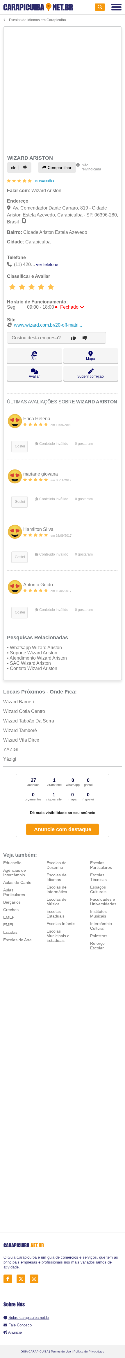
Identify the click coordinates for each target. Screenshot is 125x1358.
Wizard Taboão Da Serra (28, 720)
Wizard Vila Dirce (21, 740)
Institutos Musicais (98, 913)
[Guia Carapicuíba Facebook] (9, 1279)
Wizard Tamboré (20, 730)
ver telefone (47, 264)
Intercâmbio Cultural (101, 926)
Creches (11, 909)
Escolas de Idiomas (57, 877)
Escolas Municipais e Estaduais (58, 936)
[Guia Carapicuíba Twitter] (22, 1279)
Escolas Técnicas (98, 877)
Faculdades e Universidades (103, 901)
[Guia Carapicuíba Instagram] (36, 1279)
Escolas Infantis (61, 923)
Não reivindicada (91, 167)
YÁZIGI (10, 749)
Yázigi (9, 759)
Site (34, 359)
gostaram (84, 444)
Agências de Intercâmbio (14, 872)
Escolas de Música (57, 901)
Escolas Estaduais (56, 913)
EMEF (9, 917)
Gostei (19, 446)
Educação (12, 862)
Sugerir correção (90, 376)
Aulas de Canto (17, 882)
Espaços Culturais (98, 889)
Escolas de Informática (57, 889)
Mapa (90, 359)
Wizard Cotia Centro (24, 711)
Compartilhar (59, 167)
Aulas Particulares (14, 892)
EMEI (8, 924)
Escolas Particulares (101, 865)
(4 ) (44, 180)
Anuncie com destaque (62, 829)
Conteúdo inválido (53, 444)
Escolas (10, 932)
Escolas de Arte (17, 940)
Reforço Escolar (97, 945)
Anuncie (15, 1332)
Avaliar (34, 376)
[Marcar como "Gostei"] (14, 167)
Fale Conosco (20, 1325)
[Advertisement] (62, 90)
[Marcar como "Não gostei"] (25, 167)
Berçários (12, 902)
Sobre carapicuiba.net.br (28, 1317)
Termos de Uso (61, 1351)
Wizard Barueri (18, 701)
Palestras (98, 935)
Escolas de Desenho (57, 865)
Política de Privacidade (89, 1351)
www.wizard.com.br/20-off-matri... (48, 325)
